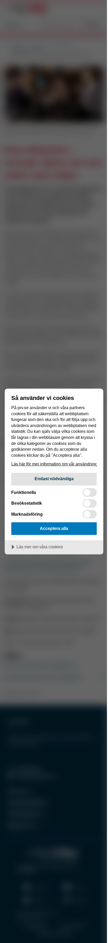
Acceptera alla (54, 528)
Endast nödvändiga (54, 478)
